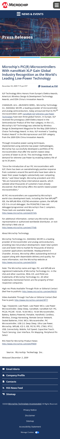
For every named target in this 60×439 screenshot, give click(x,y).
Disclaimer (30, 416)
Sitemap (8, 394)
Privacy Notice (30, 410)
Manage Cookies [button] (27, 432)
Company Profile (13, 375)
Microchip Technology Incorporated (24, 403)
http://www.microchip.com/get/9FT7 (31, 300)
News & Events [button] (32, 14)
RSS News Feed (12, 387)
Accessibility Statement (30, 427)
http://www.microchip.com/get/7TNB (19, 227)
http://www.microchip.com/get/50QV (19, 262)
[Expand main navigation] (56, 5)
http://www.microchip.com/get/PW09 (19, 343)
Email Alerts (11, 369)
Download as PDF (49, 86)
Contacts (9, 381)
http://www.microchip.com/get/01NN (19, 213)
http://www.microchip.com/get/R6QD (39, 291)
